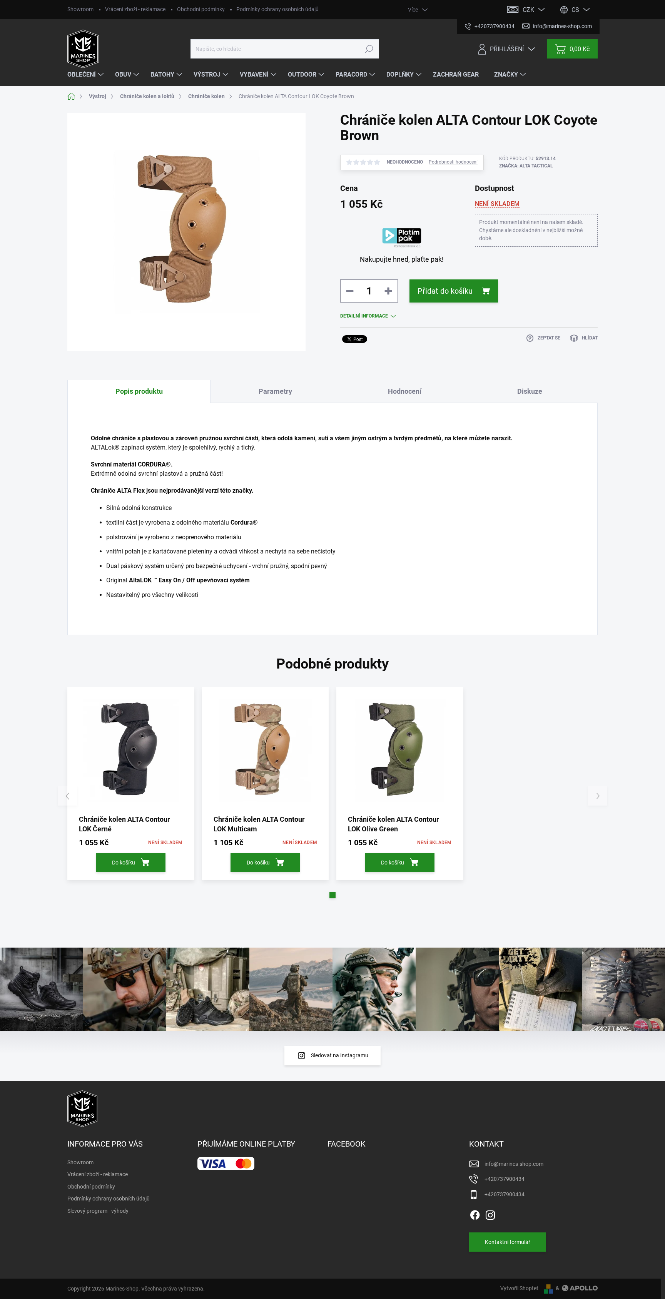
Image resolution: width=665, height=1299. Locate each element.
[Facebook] (475, 1213)
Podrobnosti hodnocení (453, 162)
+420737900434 (505, 1179)
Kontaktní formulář (507, 1242)
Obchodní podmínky (201, 9)
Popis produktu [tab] (139, 391)
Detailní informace (364, 316)
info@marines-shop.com (514, 1164)
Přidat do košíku (445, 291)
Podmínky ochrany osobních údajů (277, 9)
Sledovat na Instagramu (339, 1055)
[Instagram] (490, 1213)
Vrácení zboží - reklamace (135, 9)
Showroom (80, 9)
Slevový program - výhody (98, 1211)
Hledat (369, 49)
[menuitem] (86, 74)
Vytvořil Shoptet (519, 1288)
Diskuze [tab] (529, 391)
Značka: (526, 166)
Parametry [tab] (275, 391)
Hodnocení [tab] (404, 391)
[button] (332, 895)
